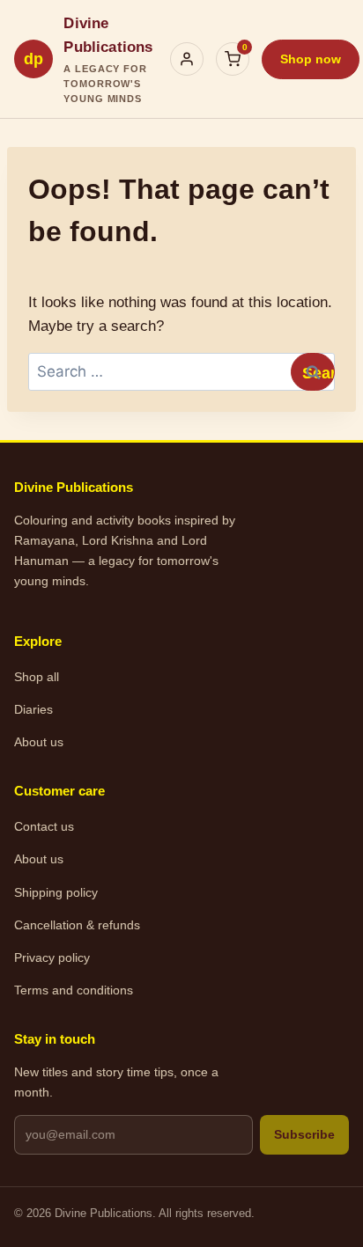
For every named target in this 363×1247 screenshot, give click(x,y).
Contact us (44, 826)
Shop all (36, 677)
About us (38, 742)
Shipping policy (56, 892)
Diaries (33, 709)
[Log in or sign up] (187, 59)
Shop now (310, 59)
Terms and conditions (73, 990)
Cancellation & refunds (77, 925)
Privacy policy (52, 957)
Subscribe (304, 1134)
